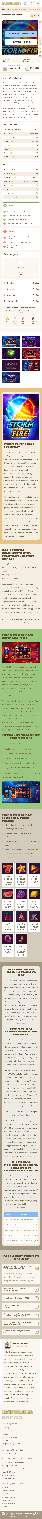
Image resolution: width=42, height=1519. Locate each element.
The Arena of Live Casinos (10, 1447)
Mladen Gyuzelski (15, 68)
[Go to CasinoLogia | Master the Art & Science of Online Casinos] (11, 3)
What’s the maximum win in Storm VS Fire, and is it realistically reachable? (17, 1268)
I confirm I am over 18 (21, 33)
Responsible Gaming (9, 1503)
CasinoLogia (6, 1428)
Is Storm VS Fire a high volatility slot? (16, 1332)
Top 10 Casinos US (20, 9)
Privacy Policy (6, 1494)
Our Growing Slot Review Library (13, 1462)
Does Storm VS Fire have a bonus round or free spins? (16, 1289)
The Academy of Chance (10, 1453)
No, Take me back (21, 42)
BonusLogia (5, 1440)
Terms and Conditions (9, 1497)
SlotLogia (5, 1434)
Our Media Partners (8, 1478)
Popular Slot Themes (8, 1472)
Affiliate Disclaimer (8, 1491)
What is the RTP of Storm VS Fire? (17, 1298)
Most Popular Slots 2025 (10, 1466)
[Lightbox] (11, 341)
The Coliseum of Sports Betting (12, 1450)
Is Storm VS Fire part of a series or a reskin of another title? (17, 1323)
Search (32, 3)
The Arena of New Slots (10, 1437)
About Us (5, 1487)
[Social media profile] (3, 1417)
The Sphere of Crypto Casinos (12, 1444)
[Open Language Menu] (26, 3)
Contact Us (5, 1507)
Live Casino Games (8, 1475)
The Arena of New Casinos (10, 1431)
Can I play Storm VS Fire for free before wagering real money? (16, 1315)
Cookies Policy (7, 1500)
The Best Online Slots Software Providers (16, 1469)
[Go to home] (17, 1412)
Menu (38, 3)
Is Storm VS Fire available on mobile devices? (17, 1306)
